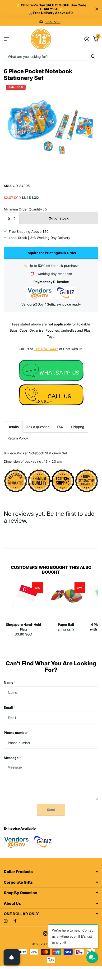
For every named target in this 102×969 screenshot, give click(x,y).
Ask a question (37, 427)
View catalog (6, 39)
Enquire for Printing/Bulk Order (51, 253)
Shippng (77, 427)
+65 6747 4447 (46, 349)
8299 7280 (52, 22)
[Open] (12, 957)
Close (97, 9)
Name (10, 682)
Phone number (16, 733)
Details (13, 427)
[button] (15, 214)
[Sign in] (86, 39)
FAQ (60, 427)
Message (12, 758)
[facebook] (15, 921)
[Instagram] (5, 921)
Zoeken (93, 56)
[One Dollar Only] (51, 370)
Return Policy (18, 438)
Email (9, 707)
